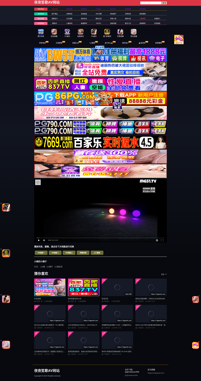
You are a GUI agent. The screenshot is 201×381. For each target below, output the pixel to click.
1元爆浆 (92, 43)
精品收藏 (41, 18)
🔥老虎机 (142, 43)
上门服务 (97, 253)
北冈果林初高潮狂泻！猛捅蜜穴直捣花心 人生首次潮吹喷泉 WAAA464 (59, 351)
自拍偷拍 (84, 14)
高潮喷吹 (143, 23)
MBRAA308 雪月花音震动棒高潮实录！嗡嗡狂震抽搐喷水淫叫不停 (159, 325)
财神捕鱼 (158, 43)
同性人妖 (113, 18)
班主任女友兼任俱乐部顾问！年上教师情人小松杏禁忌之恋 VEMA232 (59, 325)
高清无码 (105, 299)
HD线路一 (41, 253)
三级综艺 (143, 18)
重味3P (54, 23)
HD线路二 (55, 253)
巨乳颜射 (157, 23)
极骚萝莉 (84, 23)
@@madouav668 (131, 375)
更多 (162, 274)
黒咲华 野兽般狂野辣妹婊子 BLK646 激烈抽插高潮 (120, 351)
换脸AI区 (128, 18)
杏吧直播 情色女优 (74, 299)
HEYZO (98, 23)
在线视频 (41, 23)
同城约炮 (83, 253)
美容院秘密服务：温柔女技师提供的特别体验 (84, 351)
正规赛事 (59, 43)
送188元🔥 (109, 43)
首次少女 (128, 23)
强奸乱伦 (84, 18)
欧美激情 (143, 14)
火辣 (43, 267)
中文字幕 (99, 14)
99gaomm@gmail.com (156, 373)
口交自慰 (69, 18)
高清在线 (41, 14)
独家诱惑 (113, 23)
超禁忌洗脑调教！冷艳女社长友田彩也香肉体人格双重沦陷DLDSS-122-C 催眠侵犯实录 (166, 299)
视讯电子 (125, 43)
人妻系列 (69, 23)
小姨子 (50, 267)
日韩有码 (69, 14)
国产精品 (55, 14)
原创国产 (113, 14)
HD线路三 (69, 253)
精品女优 (99, 18)
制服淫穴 (55, 18)
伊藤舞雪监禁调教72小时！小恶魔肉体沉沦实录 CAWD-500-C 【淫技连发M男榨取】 (132, 325)
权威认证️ (75, 43)
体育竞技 (42, 43)
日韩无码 (128, 14)
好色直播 (37, 299)
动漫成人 (157, 18)
